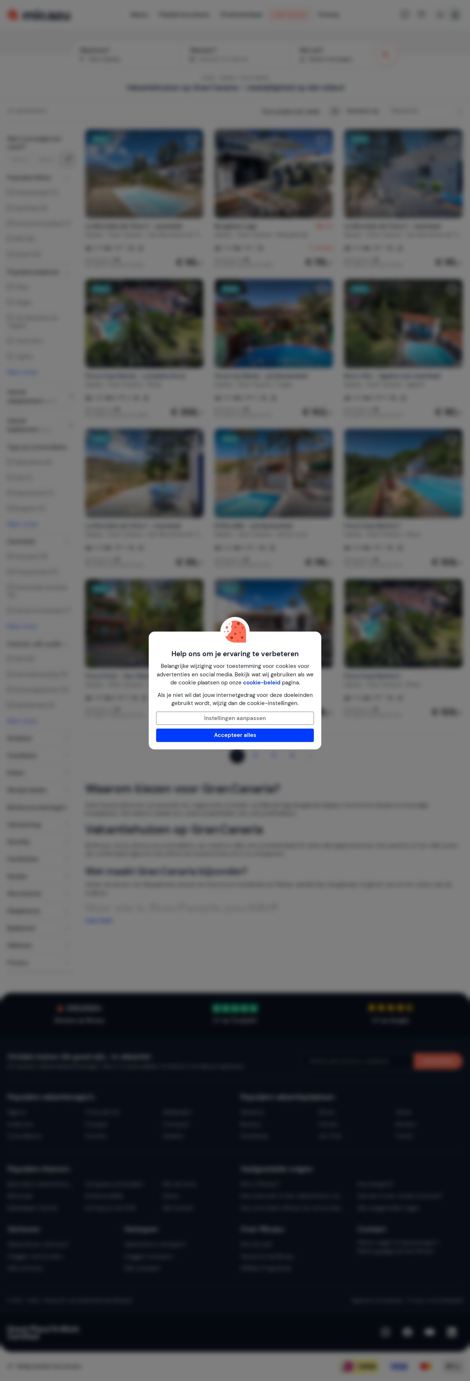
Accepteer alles (235, 735)
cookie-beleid (262, 682)
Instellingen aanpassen (235, 718)
